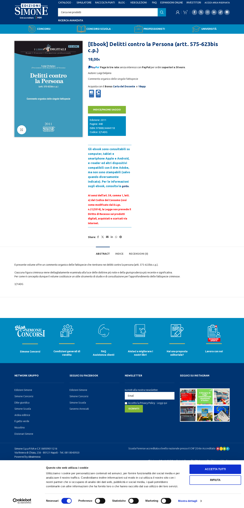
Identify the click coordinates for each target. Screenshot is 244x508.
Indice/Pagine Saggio (107, 109)
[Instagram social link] (207, 12)
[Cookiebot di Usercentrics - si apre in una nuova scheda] (22, 501)
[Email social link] (107, 237)
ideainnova (34, 456)
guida (125, 186)
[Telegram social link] (227, 12)
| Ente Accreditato (205, 448)
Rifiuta (215, 479)
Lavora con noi (214, 351)
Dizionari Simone (23, 433)
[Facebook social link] (194, 12)
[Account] (177, 12)
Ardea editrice (22, 415)
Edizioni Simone (23, 390)
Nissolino (19, 427)
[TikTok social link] (220, 12)
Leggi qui (162, 403)
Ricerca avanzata (70, 20)
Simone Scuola (22, 408)
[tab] (103, 252)
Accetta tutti (215, 469)
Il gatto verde (21, 421)
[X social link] (201, 12)
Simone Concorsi (30, 351)
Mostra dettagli (187, 500)
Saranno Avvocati (79, 408)
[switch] (100, 501)
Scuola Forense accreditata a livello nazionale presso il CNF (161, 448)
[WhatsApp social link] (116, 237)
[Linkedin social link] (214, 12)
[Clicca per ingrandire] (21, 129)
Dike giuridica (21, 402)
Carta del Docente (124, 86)
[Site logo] (31, 14)
